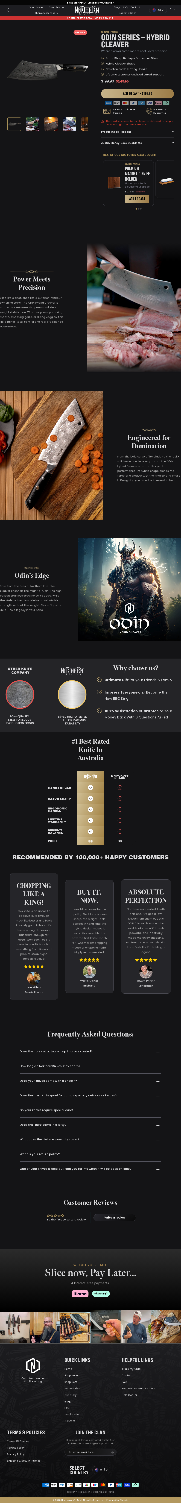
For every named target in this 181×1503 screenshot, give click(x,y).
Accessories (72, 1388)
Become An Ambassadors (138, 1388)
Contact (135, 7)
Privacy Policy (16, 1454)
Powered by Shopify (117, 1500)
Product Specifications (116, 132)
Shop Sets (55, 7)
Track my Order (127, 12)
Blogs (117, 7)
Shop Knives (36, 7)
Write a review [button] (114, 1218)
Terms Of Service (18, 1441)
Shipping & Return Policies (23, 1461)
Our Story (71, 1395)
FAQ (125, 7)
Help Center (129, 1395)
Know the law (138, 124)
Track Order (72, 1414)
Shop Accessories (45, 12)
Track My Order (131, 1369)
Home (68, 1369)
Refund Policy (16, 1447)
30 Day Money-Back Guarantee (121, 143)
